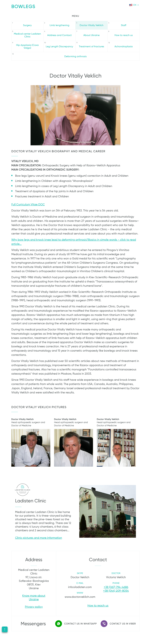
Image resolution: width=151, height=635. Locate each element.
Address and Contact (59, 35)
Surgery (27, 25)
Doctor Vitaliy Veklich (91, 25)
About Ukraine (91, 35)
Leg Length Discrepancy (59, 46)
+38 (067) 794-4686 (116, 587)
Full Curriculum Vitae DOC (28, 204)
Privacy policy (34, 606)
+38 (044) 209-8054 (116, 590)
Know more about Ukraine (33, 597)
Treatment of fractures (91, 46)
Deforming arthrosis (75, 56)
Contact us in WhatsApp (80, 623)
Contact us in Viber (123, 623)
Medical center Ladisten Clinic (27, 35)
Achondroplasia (123, 46)
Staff (123, 25)
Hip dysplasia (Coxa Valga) (27, 46)
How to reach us (123, 35)
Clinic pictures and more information (38, 537)
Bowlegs (23, 6)
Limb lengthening (59, 25)
